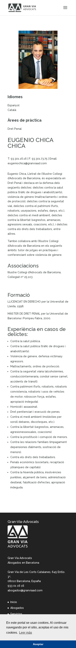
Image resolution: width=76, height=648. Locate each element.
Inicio (13, 602)
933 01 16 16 (16, 585)
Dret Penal (15, 128)
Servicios (16, 613)
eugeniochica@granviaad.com (27, 163)
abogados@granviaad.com (25, 590)
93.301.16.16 (19, 158)
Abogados (17, 607)
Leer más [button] (25, 632)
